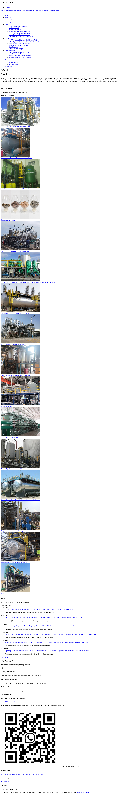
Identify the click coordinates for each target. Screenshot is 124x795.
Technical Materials (14, 64)
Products (7, 38)
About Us (8, 17)
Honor (10, 19)
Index (2, 774)
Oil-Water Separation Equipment (18, 45)
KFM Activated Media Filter (9, 437)
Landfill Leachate (14, 28)
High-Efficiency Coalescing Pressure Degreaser (15, 313)
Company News (14, 61)
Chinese (7, 7)
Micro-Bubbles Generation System (19, 43)
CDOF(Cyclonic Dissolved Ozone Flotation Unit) (24, 42)
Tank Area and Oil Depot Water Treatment (21, 54)
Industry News (13, 62)
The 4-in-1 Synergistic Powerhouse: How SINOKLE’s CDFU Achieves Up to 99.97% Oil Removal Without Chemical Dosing (43, 617)
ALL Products (5, 781)
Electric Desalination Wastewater (19, 26)
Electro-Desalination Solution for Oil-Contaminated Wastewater (20, 500)
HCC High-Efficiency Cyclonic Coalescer (14, 562)
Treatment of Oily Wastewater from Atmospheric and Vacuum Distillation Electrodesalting (28, 282)
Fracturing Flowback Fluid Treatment (20, 57)
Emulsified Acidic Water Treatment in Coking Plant (16, 158)
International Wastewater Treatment (19, 31)
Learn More (4, 85)
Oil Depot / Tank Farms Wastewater (20, 33)
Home (6, 16)
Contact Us (12, 22)
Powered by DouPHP (83, 792)
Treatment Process (10, 50)
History (11, 21)
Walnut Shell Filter (6, 406)
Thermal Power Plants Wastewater (19, 35)
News (6, 59)
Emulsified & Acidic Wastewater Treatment (22, 36)
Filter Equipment (14, 47)
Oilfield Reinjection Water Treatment (20, 55)
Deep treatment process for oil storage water (14, 531)
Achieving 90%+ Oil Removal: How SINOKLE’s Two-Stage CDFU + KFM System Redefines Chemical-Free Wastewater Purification (46, 642)
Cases (6, 24)
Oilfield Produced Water (16, 29)
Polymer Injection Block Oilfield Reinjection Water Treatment (20, 469)
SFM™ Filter (5, 593)
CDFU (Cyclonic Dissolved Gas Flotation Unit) (15, 127)
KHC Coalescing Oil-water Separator (12, 344)
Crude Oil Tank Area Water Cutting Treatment (15, 251)
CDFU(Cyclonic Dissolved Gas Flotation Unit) (23, 40)
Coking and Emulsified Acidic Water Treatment (15, 375)
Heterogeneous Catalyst (16, 49)
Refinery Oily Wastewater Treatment (20, 52)
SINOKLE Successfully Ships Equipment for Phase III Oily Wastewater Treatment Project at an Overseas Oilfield (39, 609)
